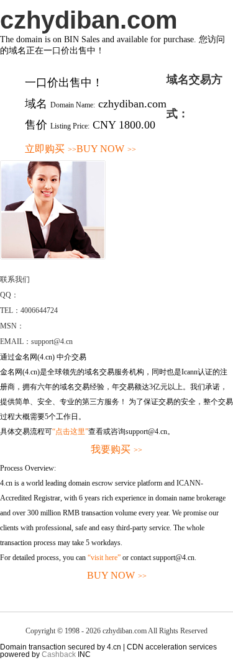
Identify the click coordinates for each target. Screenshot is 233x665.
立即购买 (50, 148)
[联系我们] (53, 257)
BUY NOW (106, 148)
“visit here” (104, 557)
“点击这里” (70, 431)
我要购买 (116, 449)
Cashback (59, 654)
